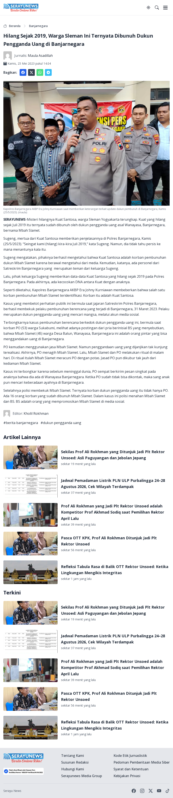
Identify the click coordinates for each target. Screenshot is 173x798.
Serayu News (12, 791)
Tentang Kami (72, 755)
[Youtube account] (159, 791)
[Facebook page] (134, 791)
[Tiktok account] (167, 791)
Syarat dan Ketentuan (131, 769)
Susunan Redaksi (75, 762)
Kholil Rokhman (36, 413)
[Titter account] (151, 791)
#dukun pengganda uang (61, 422)
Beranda (14, 26)
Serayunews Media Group (81, 776)
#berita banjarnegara (20, 422)
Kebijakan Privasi (127, 776)
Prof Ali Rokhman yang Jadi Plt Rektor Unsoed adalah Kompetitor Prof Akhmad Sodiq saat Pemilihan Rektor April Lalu (112, 512)
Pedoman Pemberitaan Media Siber (142, 762)
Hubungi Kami (72, 769)
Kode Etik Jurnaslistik (130, 755)
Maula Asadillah (40, 55)
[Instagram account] (142, 791)
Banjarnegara (38, 26)
